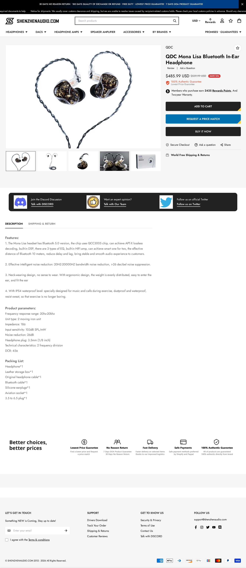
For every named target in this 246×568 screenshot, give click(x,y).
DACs (39, 32)
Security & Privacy (151, 520)
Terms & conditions (39, 540)
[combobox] (127, 20)
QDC (169, 47)
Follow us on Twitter (188, 204)
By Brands (160, 32)
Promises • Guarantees (221, 32)
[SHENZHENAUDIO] (32, 21)
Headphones (15, 32)
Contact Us (147, 531)
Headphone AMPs (66, 32)
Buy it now (203, 131)
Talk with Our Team (115, 204)
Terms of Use (148, 525)
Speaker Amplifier (103, 32)
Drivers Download (97, 520)
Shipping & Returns (98, 531)
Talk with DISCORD (42, 204)
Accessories (132, 32)
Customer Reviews (97, 536)
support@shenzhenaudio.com (210, 519)
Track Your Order (96, 525)
